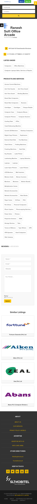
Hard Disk (22, 149)
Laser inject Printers (11, 168)
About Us (18, 422)
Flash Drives (8, 144)
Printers (17, 214)
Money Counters (21, 177)
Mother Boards (25, 181)
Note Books (24, 195)
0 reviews (14, 37)
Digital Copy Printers (11, 135)
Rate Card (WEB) (17, 445)
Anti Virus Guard (23, 89)
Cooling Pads (9, 121)
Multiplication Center (11, 186)
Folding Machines (20, 144)
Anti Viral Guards (10, 89)
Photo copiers (9, 209)
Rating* (6, 296)
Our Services (17, 426)
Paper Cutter (8, 200)
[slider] (7, 37)
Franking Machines (10, 149)
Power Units (8, 214)
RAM (20, 218)
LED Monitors (9, 172)
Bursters (23, 103)
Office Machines (19, 66)
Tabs (18, 223)
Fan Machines (23, 140)
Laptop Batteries (25, 158)
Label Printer (18, 154)
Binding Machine (23, 93)
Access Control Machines (12, 84)
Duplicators (23, 135)
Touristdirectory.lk (18, 461)
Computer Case (9, 112)
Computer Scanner (24, 117)
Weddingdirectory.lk (17, 456)
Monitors (7, 181)
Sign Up (28, 1)
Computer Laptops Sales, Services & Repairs (18, 70)
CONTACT (22, 500)
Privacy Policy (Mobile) (18, 430)
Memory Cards (9, 177)
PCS (24, 200)
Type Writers (22, 228)
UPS (30, 228)
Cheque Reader (28, 107)
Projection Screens (10, 218)
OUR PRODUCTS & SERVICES (24, 498)
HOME (6, 498)
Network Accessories (11, 191)
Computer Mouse (22, 112)
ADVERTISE (14, 500)
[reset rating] (5, 297)
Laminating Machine (11, 158)
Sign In (21, 1)
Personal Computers (20, 205)
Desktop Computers (27, 130)
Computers (8, 66)
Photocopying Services (23, 209)
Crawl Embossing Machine (13, 126)
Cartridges (8, 107)
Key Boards (8, 154)
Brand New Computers (11, 98)
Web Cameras (9, 237)
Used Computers (21, 232)
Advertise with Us (17, 441)
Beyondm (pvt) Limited (22, 495)
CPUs (17, 121)
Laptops (7, 163)
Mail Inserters (20, 172)
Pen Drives (8, 205)
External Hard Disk (10, 140)
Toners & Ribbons (10, 228)
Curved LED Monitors (11, 130)
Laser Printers (24, 168)
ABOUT (12, 498)
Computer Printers (10, 117)
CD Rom (17, 200)
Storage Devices (10, 223)
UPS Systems (9, 232)
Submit (7, 301)
